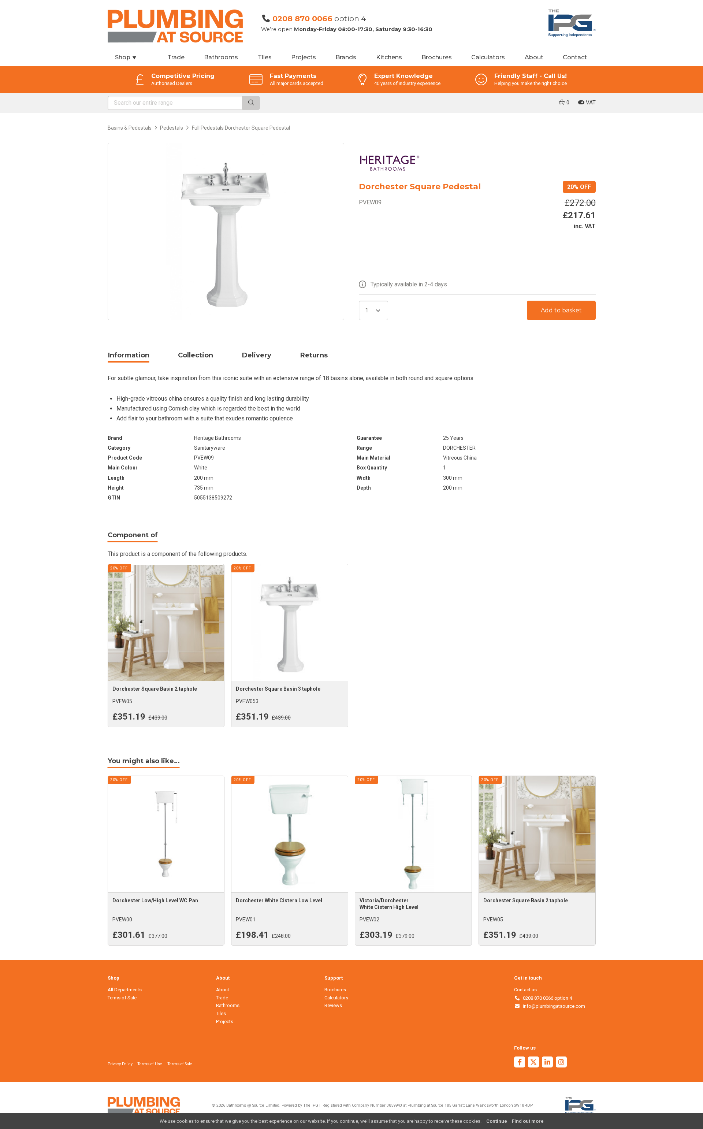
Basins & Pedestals (130, 128)
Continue (496, 1121)
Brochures (436, 57)
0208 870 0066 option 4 (546, 998)
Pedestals (171, 128)
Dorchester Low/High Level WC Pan (155, 900)
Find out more (528, 1121)
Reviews (333, 1005)
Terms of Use (149, 1064)
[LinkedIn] (547, 1063)
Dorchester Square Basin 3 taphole (278, 689)
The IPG (310, 1105)
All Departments (125, 989)
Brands (345, 57)
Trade (176, 57)
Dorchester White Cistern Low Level (279, 900)
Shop (126, 57)
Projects (303, 57)
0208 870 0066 (302, 18)
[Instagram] (561, 1063)
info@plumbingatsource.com (552, 1006)
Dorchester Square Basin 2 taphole (154, 689)
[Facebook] (519, 1063)
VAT (590, 102)
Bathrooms (221, 57)
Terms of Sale (122, 997)
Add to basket (561, 310)
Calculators (488, 57)
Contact (575, 57)
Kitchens (389, 57)
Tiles (265, 57)
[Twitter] (533, 1063)
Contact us (525, 989)
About (534, 57)
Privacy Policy (120, 1064)
